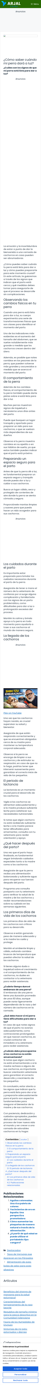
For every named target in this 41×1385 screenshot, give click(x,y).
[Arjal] (10, 4)
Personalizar (21, 1374)
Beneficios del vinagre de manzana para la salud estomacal (17, 1294)
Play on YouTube (12, 712)
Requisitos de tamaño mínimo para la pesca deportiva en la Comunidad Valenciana (20, 1314)
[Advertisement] (20, 21)
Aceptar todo (20, 1368)
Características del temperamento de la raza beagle (17, 1304)
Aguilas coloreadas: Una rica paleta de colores (21, 1203)
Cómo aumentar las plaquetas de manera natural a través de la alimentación (22, 1226)
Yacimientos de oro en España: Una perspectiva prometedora (22, 1214)
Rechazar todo (20, 1380)
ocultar (24, 1139)
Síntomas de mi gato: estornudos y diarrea (15, 1330)
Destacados (14, 1250)
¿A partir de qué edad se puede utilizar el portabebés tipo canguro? (23, 1238)
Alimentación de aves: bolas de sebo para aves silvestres (17, 1265)
